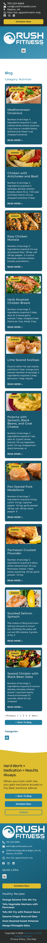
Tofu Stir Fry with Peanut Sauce (21, 912)
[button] (23, 51)
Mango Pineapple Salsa (16, 925)
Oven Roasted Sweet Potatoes (20, 921)
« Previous (10, 716)
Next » (35, 716)
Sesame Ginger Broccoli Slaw (19, 916)
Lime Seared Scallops (23, 360)
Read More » (15, 140)
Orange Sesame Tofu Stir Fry (19, 899)
